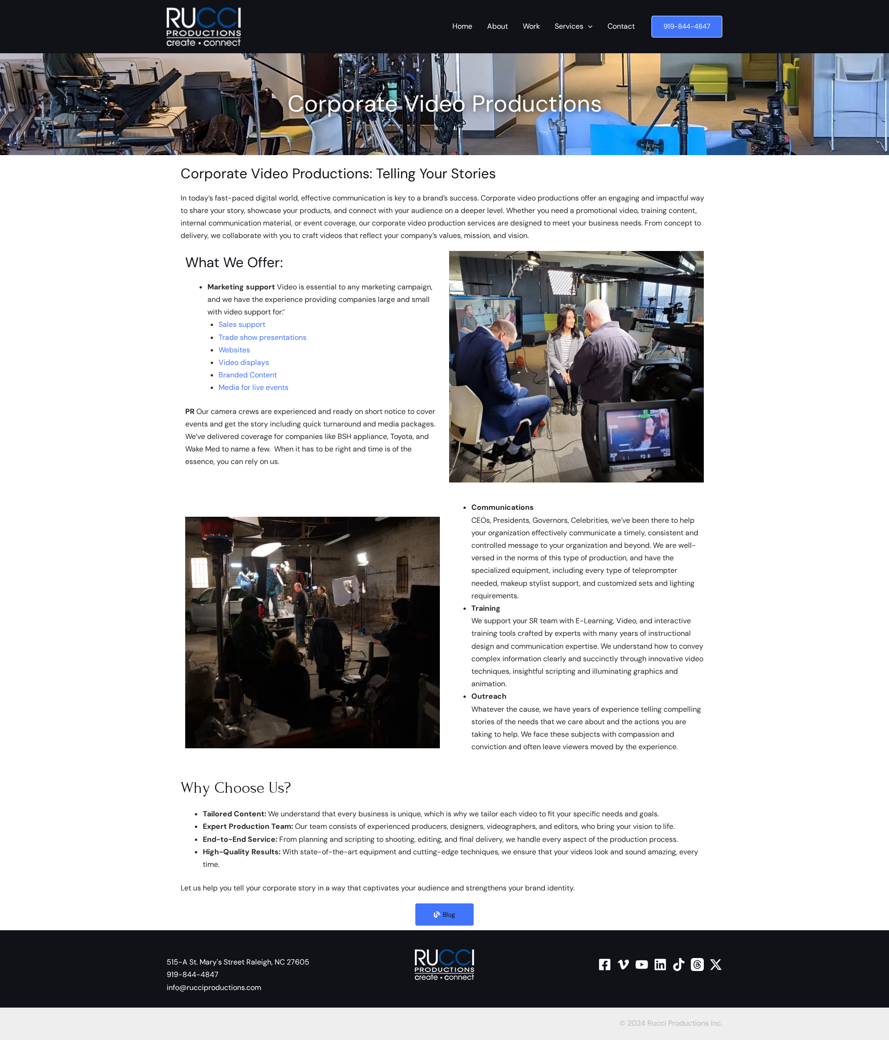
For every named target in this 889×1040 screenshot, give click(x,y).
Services (569, 26)
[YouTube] (641, 964)
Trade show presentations (263, 337)
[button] (686, 27)
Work (531, 26)
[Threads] (697, 964)
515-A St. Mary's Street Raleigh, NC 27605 (238, 962)
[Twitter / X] (715, 964)
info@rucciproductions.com (214, 987)
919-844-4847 (193, 974)
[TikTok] (678, 964)
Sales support (242, 324)
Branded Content (248, 375)
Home (462, 26)
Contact (621, 26)
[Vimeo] (623, 964)
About (497, 26)
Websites (234, 350)
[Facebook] (604, 964)
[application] (588, 26)
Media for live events (253, 387)
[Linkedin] (660, 964)
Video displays (244, 362)
